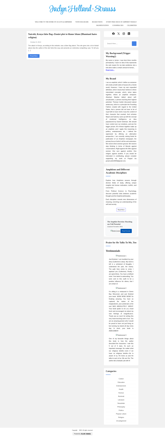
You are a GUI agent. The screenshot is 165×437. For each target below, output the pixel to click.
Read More (34, 56)
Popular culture (121, 414)
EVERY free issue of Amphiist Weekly (121, 22)
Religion (121, 417)
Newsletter (121, 403)
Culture (121, 379)
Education (121, 382)
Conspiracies (117, 25)
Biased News (97, 22)
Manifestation (102, 25)
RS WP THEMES (86, 434)
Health (121, 389)
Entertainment (121, 386)
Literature (121, 400)
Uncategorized (121, 421)
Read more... (110, 70)
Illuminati (121, 396)
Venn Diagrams (81, 22)
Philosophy (121, 407)
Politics (121, 410)
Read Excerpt (126, 231)
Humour (121, 393)
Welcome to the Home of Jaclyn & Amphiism (53, 22)
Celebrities (132, 25)
